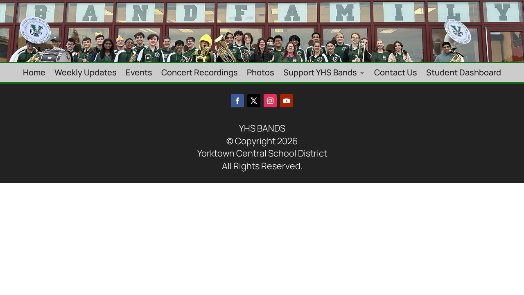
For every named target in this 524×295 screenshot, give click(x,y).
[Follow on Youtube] (286, 100)
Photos (260, 73)
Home (34, 73)
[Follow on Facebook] (237, 100)
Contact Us (395, 73)
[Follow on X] (253, 100)
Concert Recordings (199, 73)
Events (139, 73)
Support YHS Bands (320, 73)
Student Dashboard (463, 73)
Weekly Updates (85, 73)
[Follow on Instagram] (270, 100)
